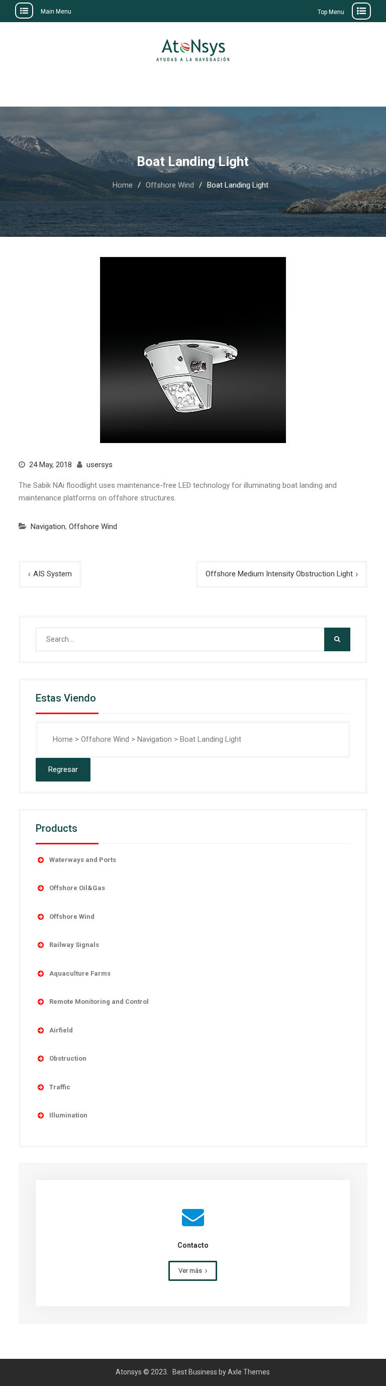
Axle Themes (249, 1372)
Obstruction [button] (67, 1058)
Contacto (193, 1245)
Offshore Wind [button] (71, 916)
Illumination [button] (68, 1115)
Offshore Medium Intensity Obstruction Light (279, 573)
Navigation (48, 526)
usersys (99, 464)
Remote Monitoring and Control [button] (99, 1001)
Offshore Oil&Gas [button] (77, 888)
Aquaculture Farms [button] (80, 973)
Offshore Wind (93, 526)
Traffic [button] (59, 1087)
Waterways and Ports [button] (82, 859)
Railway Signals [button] (74, 944)
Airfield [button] (61, 1030)
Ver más (190, 1270)
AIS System (52, 573)
